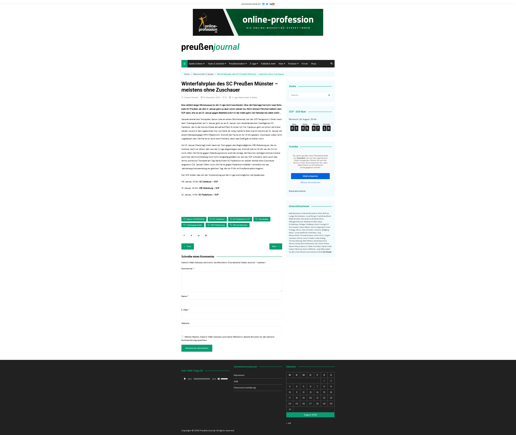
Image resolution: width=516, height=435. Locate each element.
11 (296, 392)
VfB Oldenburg (217, 225)
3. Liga (253, 63)
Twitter (191, 235)
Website (185, 323)
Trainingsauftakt (194, 225)
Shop (313, 63)
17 (290, 397)
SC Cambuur (219, 219)
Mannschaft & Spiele (248, 97)
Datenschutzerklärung (245, 387)
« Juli (288, 423)
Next (274, 246)
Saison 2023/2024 (195, 219)
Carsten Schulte (191, 97)
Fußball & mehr (268, 63)
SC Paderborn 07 (241, 219)
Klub (281, 63)
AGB (236, 381)
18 (297, 397)
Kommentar (187, 268)
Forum (305, 63)
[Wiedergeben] (185, 378)
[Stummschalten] (218, 378)
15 (324, 392)
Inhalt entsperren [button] (310, 176)
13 (310, 392)
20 (310, 397)
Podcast (292, 63)
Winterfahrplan (240, 225)
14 (317, 392)
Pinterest (206, 235)
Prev (189, 246)
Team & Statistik (216, 63)
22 (324, 397)
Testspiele (263, 219)
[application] (205, 379)
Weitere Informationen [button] (310, 182)
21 (317, 397)
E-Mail (185, 309)
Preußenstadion (237, 63)
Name (185, 296)
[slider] (224, 378)
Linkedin (198, 235)
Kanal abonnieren (297, 191)
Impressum (239, 375)
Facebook (184, 235)
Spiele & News (196, 63)
